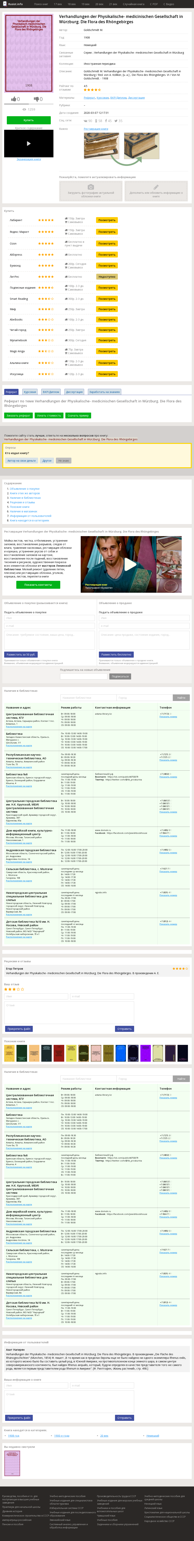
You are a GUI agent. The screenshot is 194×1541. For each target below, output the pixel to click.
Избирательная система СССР (67, 1508)
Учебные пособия (107, 1520)
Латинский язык (153, 1508)
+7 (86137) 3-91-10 (169, 806)
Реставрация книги (96, 129)
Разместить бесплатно (116, 654)
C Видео (168, 4)
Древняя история (12, 1511)
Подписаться (120, 676)
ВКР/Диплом (118, 97)
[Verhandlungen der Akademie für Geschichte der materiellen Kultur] (9, 1053)
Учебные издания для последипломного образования (73, 1514)
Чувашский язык (106, 1515)
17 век (58, 4)
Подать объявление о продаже (120, 612)
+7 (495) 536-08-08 (169, 849)
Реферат (89, 97)
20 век (99, 4)
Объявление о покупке (25, 488)
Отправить (124, 1029)
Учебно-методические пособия (67, 1496)
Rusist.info (15, 4)
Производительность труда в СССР (116, 1496)
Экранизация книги (29, 159)
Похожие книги (19, 507)
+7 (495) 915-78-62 (169, 830)
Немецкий (152, 1435)
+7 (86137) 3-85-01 (169, 800)
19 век (85, 4)
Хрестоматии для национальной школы (167, 1512)
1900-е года (61, 1435)
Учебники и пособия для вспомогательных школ (111, 1509)
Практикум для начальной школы (21, 1507)
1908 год (13, 1435)
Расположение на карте (19, 726)
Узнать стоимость (49, 415)
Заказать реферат (18, 415)
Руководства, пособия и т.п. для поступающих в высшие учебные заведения (20, 1499)
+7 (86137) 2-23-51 (169, 803)
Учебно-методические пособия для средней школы (164, 1498)
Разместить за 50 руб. (21, 654)
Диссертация (136, 97)
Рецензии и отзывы (22, 502)
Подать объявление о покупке (25, 612)
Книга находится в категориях (29, 520)
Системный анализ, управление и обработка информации (69, 1526)
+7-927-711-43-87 (168, 868)
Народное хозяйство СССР (159, 1521)
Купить (29, 120)
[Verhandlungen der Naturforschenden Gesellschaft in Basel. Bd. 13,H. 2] (145, 1053)
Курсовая (103, 97)
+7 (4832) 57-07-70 (169, 773)
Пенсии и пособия (12, 1524)
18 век (72, 4)
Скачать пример (78, 415)
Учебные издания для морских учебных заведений (119, 1502)
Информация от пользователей (30, 516)
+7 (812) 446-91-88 (169, 921)
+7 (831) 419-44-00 (169, 892)
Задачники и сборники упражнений (117, 1524)
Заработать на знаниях (104, 392)
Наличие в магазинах (23, 511)
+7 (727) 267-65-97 (169, 754)
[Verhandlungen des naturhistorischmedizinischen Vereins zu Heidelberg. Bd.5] (158, 1053)
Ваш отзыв (11, 984)
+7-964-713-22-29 (168, 833)
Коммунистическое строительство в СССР (25, 1515)
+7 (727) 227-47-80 (169, 757)
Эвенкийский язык (60, 1520)
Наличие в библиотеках (25, 498)
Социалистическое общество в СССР (165, 1516)
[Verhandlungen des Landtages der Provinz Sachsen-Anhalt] (21, 1053)
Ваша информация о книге (22, 1379)
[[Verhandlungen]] (170, 1053)
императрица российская (16, 1520)
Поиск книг (41, 4)
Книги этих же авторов (25, 493)
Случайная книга (133, 4)
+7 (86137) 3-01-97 (169, 809)
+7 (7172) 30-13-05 (169, 713)
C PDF (154, 4)
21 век (113, 4)
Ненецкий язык (153, 1503)
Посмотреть (107, 220)
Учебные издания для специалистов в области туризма (71, 1502)
